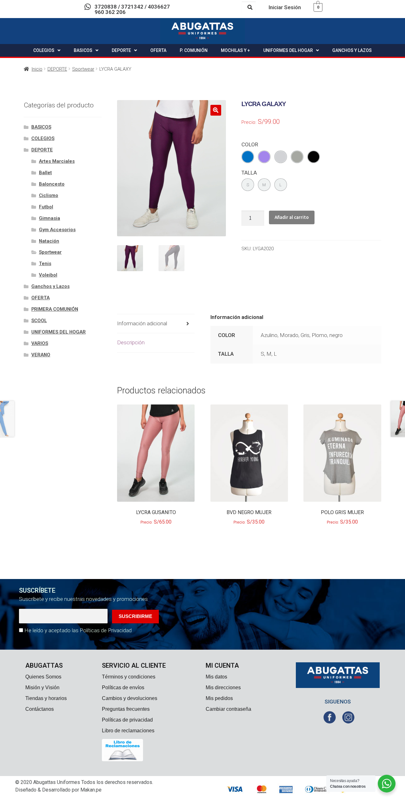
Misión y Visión (42, 687)
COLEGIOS (43, 50)
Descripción (131, 342)
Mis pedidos (219, 698)
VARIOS (39, 343)
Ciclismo (48, 195)
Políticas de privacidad (127, 719)
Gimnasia (49, 218)
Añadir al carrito (292, 217)
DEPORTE (121, 50)
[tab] (156, 324)
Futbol (46, 207)
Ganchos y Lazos (50, 286)
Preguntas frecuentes (126, 709)
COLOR (249, 144)
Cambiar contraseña (228, 709)
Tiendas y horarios (46, 698)
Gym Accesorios (57, 229)
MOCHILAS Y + (235, 50)
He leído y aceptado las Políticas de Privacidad (78, 630)
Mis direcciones (223, 687)
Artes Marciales (57, 161)
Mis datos (216, 676)
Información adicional (142, 323)
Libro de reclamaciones (128, 730)
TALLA (249, 172)
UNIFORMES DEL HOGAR (288, 50)
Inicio (37, 69)
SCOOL (39, 320)
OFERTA (158, 50)
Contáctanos (39, 709)
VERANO (40, 355)
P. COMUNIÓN (194, 50)
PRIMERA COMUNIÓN (54, 309)
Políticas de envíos (123, 687)
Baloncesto (52, 184)
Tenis (45, 263)
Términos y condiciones (128, 676)
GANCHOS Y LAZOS (352, 50)
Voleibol (48, 275)
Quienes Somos (43, 676)
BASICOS (83, 50)
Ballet (45, 172)
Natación (49, 241)
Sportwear (83, 69)
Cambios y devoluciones (129, 698)
